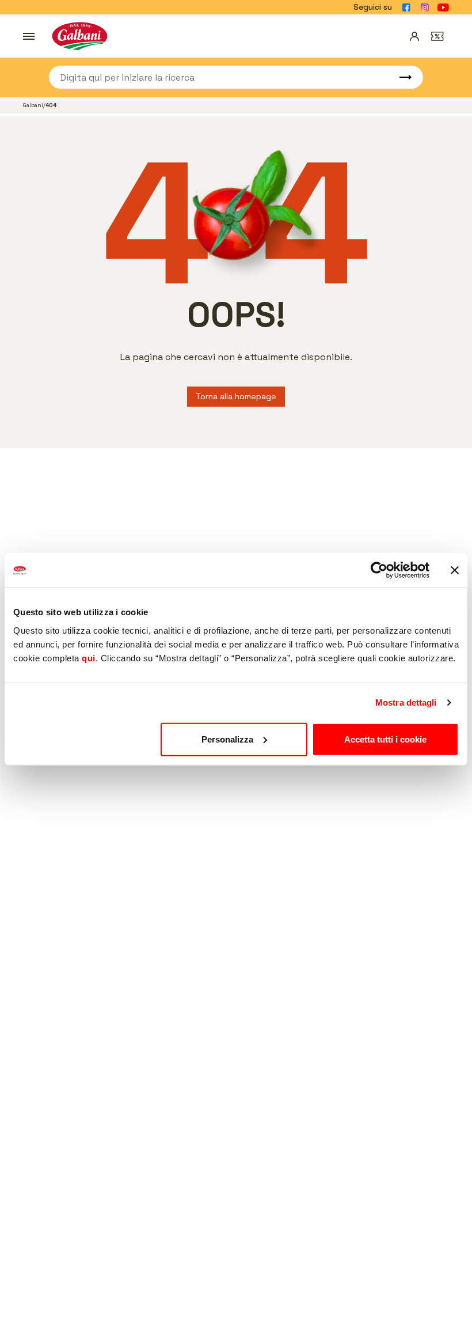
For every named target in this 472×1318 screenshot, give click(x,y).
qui (89, 657)
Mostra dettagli (406, 702)
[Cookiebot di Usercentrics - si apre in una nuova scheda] (379, 570)
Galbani (33, 105)
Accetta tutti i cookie (385, 739)
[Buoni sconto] (437, 36)
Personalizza (227, 739)
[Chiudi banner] (455, 570)
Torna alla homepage (236, 396)
